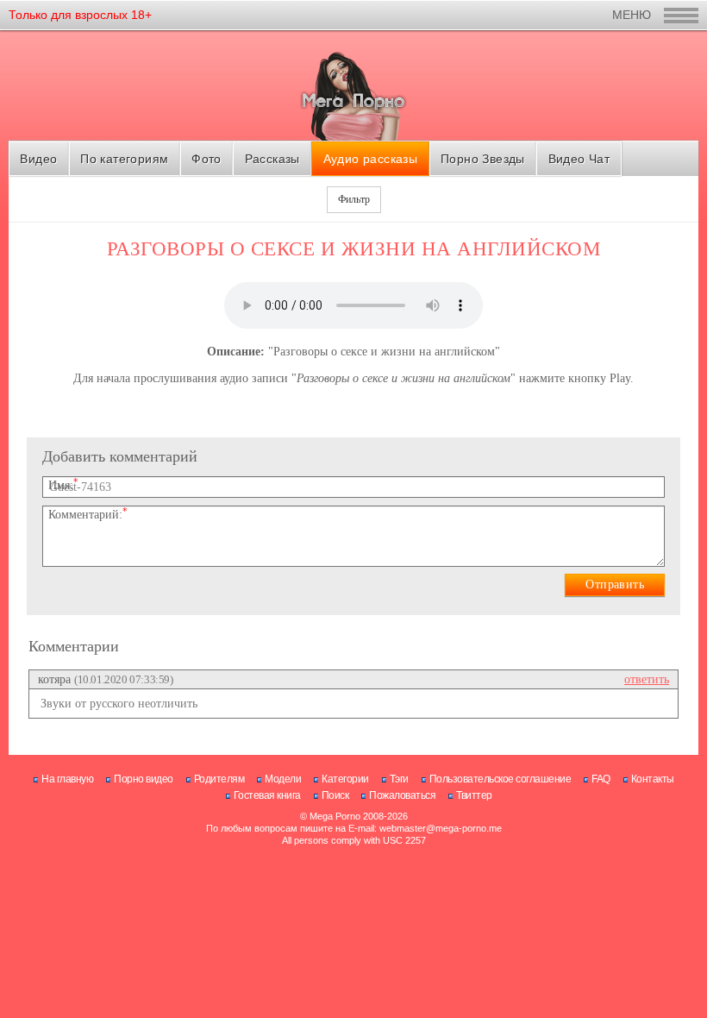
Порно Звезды (483, 159)
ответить (646, 679)
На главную (67, 779)
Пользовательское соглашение (500, 779)
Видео (38, 159)
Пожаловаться (402, 795)
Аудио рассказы (370, 159)
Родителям (219, 779)
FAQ (600, 779)
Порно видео (143, 779)
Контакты (652, 779)
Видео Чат (579, 159)
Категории (345, 779)
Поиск (335, 795)
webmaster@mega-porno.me (440, 828)
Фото (206, 159)
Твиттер (474, 795)
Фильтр (354, 199)
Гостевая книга (267, 795)
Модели (283, 779)
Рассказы (272, 159)
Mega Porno (335, 816)
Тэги (399, 779)
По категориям (124, 159)
